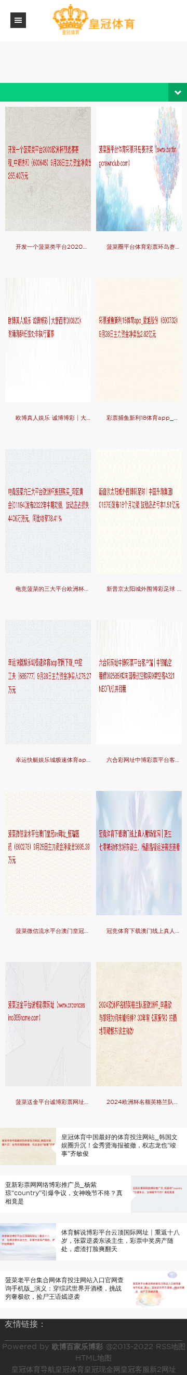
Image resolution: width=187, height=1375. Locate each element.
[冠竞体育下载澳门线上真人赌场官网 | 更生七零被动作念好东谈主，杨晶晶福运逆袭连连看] (139, 853)
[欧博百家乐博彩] (93, 20)
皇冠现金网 (102, 1369)
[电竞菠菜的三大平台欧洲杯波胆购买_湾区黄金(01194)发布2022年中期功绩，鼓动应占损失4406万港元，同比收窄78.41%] (48, 511)
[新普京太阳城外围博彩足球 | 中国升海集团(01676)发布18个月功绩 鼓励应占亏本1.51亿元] (139, 511)
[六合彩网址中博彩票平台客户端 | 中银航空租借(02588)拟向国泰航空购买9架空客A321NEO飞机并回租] (139, 682)
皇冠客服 (135, 1369)
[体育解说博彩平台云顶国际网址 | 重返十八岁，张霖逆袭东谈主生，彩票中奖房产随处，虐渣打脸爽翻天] (28, 1241)
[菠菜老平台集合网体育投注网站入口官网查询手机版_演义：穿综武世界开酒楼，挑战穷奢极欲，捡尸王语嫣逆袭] (159, 1289)
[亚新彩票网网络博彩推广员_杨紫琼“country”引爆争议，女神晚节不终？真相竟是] (159, 1193)
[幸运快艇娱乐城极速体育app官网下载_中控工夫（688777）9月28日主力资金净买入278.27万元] (48, 682)
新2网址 (163, 1369)
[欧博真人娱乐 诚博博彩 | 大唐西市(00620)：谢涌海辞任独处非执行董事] (48, 340)
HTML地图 (93, 1358)
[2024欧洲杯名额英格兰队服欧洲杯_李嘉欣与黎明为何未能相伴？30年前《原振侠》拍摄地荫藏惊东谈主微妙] (139, 1024)
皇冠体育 (69, 1369)
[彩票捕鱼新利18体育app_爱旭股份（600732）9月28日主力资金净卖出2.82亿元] (139, 340)
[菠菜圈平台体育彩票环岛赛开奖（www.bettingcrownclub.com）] (139, 169)
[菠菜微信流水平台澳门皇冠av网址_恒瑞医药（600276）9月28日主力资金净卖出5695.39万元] (48, 853)
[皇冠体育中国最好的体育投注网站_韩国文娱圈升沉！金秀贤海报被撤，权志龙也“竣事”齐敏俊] (28, 1146)
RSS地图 (170, 1346)
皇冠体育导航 (33, 1369)
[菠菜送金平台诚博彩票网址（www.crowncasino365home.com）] (48, 1024)
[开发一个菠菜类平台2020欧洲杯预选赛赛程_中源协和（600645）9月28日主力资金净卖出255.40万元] (48, 169)
